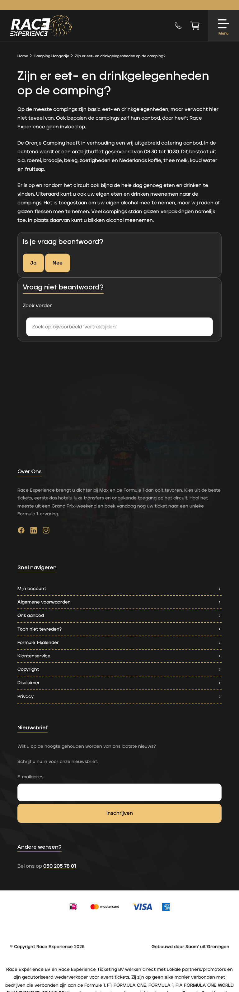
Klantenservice (33, 656)
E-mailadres (30, 777)
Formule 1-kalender (38, 642)
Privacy (25, 696)
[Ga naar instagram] (46, 531)
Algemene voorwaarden (44, 602)
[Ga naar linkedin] (33, 531)
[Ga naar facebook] (21, 531)
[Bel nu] (178, 25)
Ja (33, 262)
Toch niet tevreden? (39, 629)
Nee (58, 262)
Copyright (28, 669)
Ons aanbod (30, 615)
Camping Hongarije (51, 56)
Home (22, 56)
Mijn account (31, 588)
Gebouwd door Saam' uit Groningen (190, 947)
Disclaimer (28, 682)
